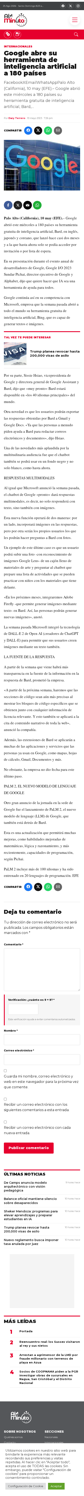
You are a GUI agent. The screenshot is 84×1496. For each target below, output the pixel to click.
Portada (26, 1331)
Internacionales (18, 46)
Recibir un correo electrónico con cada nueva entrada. (37, 1130)
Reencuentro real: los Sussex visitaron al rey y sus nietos (49, 1343)
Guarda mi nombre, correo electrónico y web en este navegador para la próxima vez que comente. (41, 1081)
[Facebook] (63, 6)
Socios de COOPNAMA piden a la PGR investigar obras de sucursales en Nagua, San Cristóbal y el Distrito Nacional (48, 1377)
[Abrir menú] (74, 19)
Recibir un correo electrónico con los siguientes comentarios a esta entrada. (36, 1107)
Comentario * (13, 944)
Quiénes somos (13, 1437)
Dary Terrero (16, 118)
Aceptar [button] (56, 1486)
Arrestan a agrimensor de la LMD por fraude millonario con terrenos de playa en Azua (48, 1358)
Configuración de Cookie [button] (25, 1486)
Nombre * (11, 1030)
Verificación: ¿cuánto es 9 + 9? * (31, 999)
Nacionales (51, 1437)
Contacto (10, 1442)
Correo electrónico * (19, 1050)
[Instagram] (78, 6)
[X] (70, 6)
